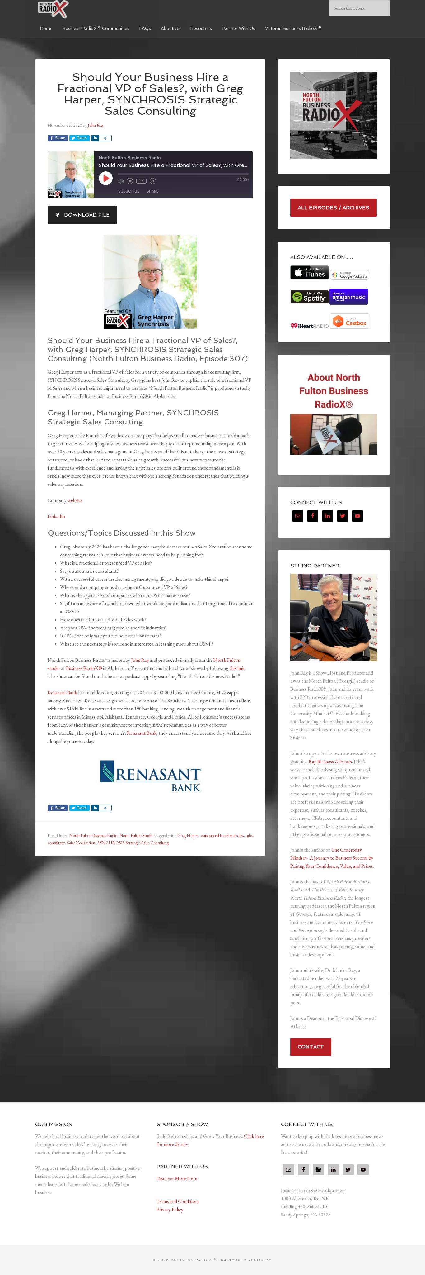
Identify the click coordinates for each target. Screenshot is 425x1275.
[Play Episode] (106, 178)
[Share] (95, 138)
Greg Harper (187, 835)
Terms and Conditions (177, 1201)
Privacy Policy (169, 1209)
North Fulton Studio (136, 835)
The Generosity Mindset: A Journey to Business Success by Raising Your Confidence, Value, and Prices (331, 858)
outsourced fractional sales (222, 835)
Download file (87, 215)
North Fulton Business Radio (93, 835)
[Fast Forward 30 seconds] (153, 181)
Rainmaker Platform (246, 1260)
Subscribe (128, 191)
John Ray (140, 660)
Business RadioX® (84, 668)
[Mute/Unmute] (121, 181)
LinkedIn (56, 516)
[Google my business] (318, 1169)
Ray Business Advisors (330, 761)
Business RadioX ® (81, 9)
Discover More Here (176, 1178)
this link (237, 668)
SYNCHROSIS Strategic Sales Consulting (133, 842)
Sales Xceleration (81, 842)
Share (152, 191)
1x (141, 181)
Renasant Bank (62, 692)
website (75, 500)
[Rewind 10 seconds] (130, 181)
